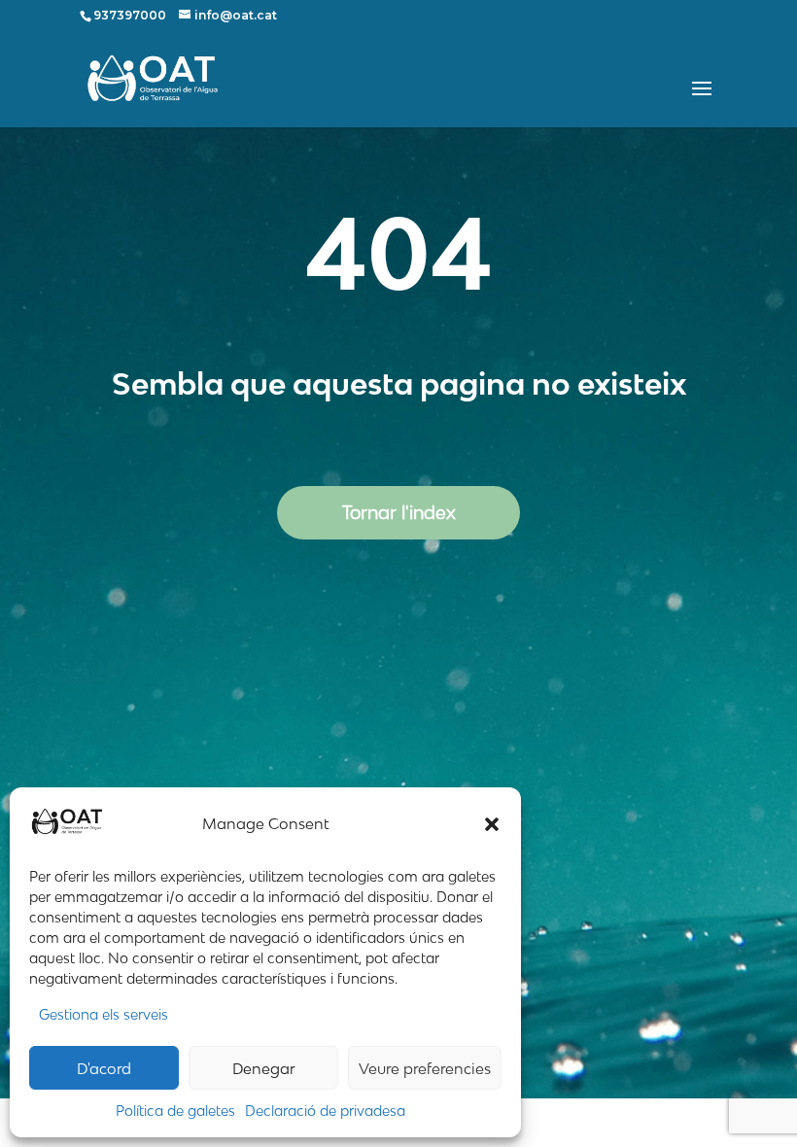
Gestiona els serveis (103, 1014)
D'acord (104, 1068)
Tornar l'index (399, 512)
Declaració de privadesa (325, 1110)
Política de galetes (175, 1110)
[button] (492, 824)
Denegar (263, 1068)
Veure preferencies (425, 1068)
